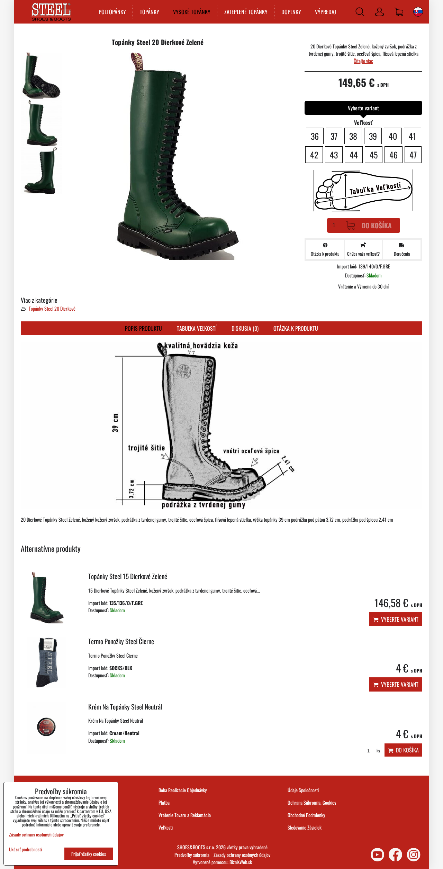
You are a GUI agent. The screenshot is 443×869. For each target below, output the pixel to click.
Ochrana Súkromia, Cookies (312, 802)
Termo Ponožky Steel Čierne (121, 641)
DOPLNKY (291, 12)
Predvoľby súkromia (191, 854)
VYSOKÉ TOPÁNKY (191, 12)
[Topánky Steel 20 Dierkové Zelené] (41, 76)
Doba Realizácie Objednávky (183, 790)
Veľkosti (166, 827)
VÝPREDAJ (325, 12)
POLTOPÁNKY (112, 12)
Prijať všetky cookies (88, 853)
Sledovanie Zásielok (305, 827)
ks (378, 750)
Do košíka (377, 225)
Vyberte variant (398, 619)
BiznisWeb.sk (240, 862)
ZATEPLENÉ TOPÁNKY (246, 12)
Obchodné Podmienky (306, 814)
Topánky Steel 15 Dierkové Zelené (127, 576)
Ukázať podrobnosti (25, 849)
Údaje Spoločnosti (303, 790)
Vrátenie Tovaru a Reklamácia (185, 814)
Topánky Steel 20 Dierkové (52, 308)
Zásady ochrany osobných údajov (242, 854)
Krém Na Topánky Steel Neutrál (125, 707)
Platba (164, 802)
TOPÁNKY (149, 12)
